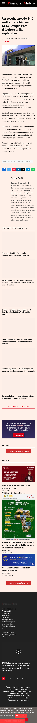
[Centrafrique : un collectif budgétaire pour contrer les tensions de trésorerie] (18, 357)
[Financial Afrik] (19, 3)
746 (18, 678)
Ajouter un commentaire (18, 406)
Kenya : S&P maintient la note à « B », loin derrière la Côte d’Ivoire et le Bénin (17, 312)
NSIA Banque (7, 161)
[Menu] (3, 3)
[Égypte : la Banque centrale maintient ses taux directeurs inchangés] (18, 384)
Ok (17, 715)
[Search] (34, 3)
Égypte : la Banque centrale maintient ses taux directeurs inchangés (18, 397)
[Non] (26, 719)
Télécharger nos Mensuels (18, 451)
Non (23, 715)
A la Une (7, 41)
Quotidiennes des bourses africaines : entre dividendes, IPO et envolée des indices (17, 341)
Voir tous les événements (18, 583)
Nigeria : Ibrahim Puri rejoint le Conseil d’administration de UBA (15, 254)
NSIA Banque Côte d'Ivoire (23, 161)
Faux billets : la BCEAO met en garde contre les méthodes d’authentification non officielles (18, 282)
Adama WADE (13, 38)
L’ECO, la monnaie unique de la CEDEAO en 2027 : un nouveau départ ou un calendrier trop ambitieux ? (16, 667)
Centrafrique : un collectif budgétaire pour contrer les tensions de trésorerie (18, 370)
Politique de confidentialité (12, 721)
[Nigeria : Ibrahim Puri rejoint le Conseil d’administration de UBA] (18, 241)
